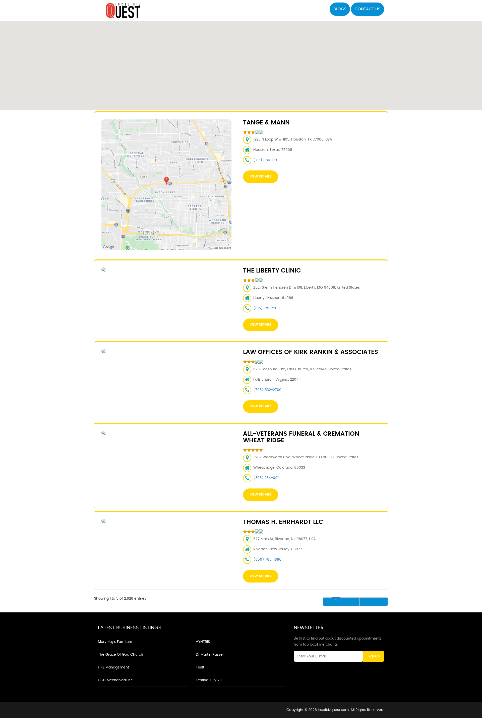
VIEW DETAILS (261, 176)
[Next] (383, 601)
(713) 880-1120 (265, 160)
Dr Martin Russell (210, 654)
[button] (241, 63)
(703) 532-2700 (267, 390)
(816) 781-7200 (266, 308)
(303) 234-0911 (266, 478)
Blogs (339, 9)
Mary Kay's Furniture (115, 642)
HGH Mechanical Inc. (115, 680)
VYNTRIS (203, 642)
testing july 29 (209, 680)
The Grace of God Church (120, 654)
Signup (374, 656)
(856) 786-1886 (267, 559)
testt (200, 667)
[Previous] (327, 601)
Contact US (367, 9)
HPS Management (113, 667)
